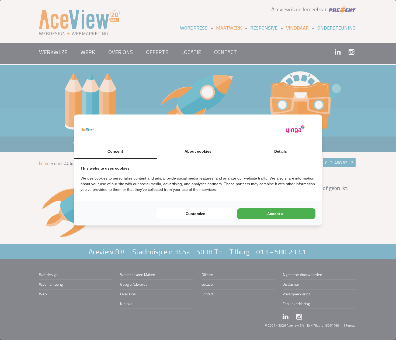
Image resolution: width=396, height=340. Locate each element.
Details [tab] (280, 151)
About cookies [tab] (198, 151)
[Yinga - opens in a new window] (295, 129)
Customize (195, 214)
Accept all (276, 214)
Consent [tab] (115, 151)
